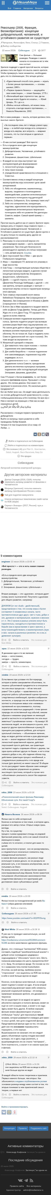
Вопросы (39, 8)
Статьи (34, 42)
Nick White (6, 643)
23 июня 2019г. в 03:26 (23, 792)
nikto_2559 (7, 792)
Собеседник (24, 50)
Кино (28, 42)
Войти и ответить (21, 640)
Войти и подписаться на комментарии (25, 445)
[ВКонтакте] (35, 434)
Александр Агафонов (16, 1152)
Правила (23, 1128)
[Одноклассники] (39, 434)
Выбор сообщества (12, 46)
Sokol (8, 452)
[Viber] (47, 434)
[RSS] (31, 1180)
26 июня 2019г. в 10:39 (19, 896)
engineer (6, 561)
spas (4, 648)
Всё (9, 8)
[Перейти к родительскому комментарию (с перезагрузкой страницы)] (48, 648)
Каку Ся (38, 452)
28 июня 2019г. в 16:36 (26, 929)
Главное (17, 8)
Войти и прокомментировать (14, 1107)
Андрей (15, 452)
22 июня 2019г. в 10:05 (21, 561)
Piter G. (30, 449)
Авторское (28, 8)
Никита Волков (12, 814)
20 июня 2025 (7, 1166)
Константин (40, 449)
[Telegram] (43, 434)
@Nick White (11, 1064)
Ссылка (27, 253)
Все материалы (34, 1186)
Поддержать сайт (39, 1128)
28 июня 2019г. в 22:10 (24, 1057)
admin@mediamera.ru (33, 1190)
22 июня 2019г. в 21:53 (18, 648)
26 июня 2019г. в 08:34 (31, 814)
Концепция (9, 1128)
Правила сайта (17, 1186)
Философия (19, 42)
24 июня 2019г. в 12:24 (19, 675)
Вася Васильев (27, 452)
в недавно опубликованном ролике (30, 1081)
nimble (5, 675)
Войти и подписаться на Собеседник (26, 441)
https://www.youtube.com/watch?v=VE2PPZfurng (23, 918)
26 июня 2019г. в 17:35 (25, 913)
